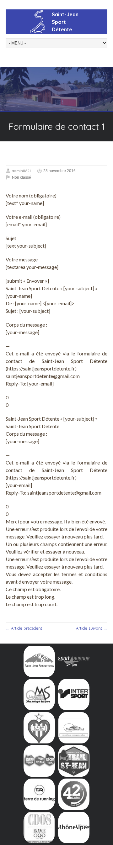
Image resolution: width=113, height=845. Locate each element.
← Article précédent (24, 628)
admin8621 (21, 170)
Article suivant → (91, 628)
